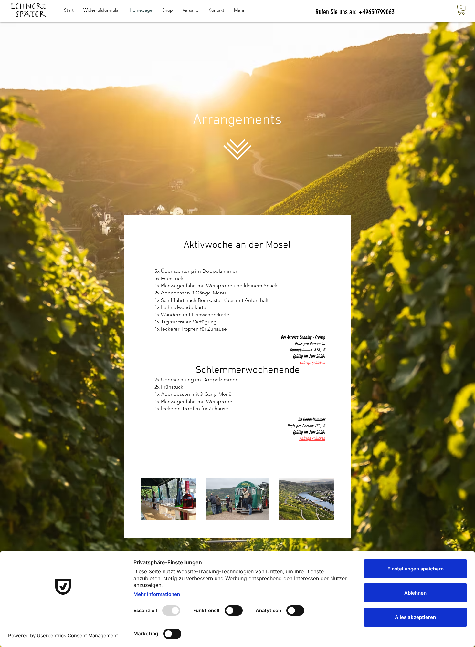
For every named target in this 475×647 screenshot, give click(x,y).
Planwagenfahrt (179, 285)
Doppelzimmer (220, 271)
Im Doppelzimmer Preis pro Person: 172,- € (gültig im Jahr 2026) (306, 426)
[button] (461, 10)
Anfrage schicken (312, 438)
